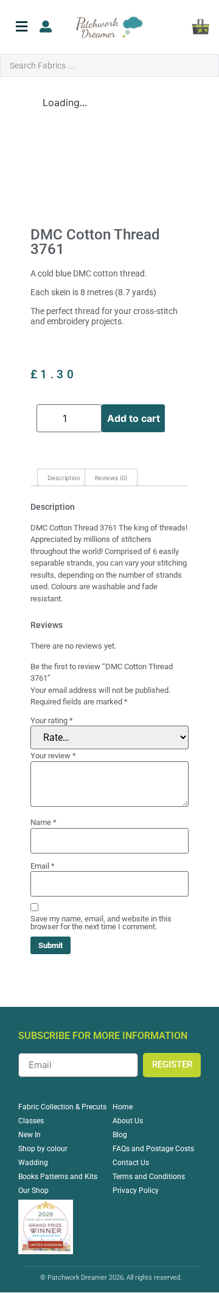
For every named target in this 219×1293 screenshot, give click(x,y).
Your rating (51, 720)
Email (42, 866)
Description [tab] (63, 477)
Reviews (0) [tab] (111, 477)
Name (43, 822)
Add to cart (133, 418)
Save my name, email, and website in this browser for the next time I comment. (101, 922)
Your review (53, 756)
